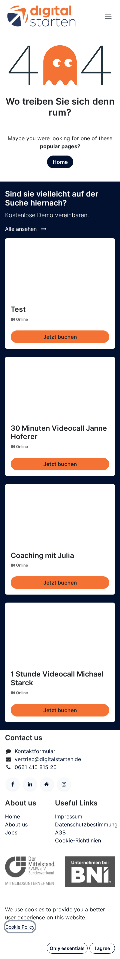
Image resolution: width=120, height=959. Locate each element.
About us (16, 824)
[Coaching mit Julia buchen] (60, 515)
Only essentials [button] (67, 948)
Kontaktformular (35, 751)
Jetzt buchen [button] (60, 336)
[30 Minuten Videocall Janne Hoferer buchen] (60, 388)
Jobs (11, 832)
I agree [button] (102, 948)
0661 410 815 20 (36, 767)
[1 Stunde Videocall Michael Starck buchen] (60, 634)
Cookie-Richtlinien (78, 840)
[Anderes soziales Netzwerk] (47, 784)
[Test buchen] (60, 269)
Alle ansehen (21, 229)
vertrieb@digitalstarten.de (48, 759)
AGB (60, 832)
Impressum (68, 816)
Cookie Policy (20, 927)
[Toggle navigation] (108, 16)
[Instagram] (64, 784)
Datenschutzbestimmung (86, 824)
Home (60, 162)
